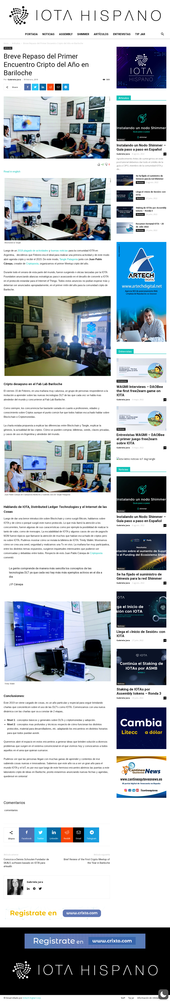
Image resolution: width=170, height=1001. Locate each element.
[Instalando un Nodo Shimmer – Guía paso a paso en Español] (141, 123)
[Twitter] (41, 889)
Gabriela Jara (14, 79)
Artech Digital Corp (32, 998)
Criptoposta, (33, 263)
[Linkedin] (29, 889)
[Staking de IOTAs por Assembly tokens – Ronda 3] (125, 212)
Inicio (6, 43)
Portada (31, 34)
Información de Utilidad (148, 998)
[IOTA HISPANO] (85, 15)
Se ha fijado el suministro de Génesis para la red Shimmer (139, 576)
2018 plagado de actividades (33, 250)
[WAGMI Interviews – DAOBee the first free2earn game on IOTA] (141, 370)
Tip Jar (140, 34)
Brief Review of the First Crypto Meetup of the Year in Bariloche (87, 861)
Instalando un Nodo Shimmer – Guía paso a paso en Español (141, 147)
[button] (162, 34)
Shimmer (83, 34)
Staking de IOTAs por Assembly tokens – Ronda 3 (139, 691)
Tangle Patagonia (68, 259)
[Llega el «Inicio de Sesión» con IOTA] (125, 196)
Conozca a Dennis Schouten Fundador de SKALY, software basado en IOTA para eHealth (26, 863)
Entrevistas (121, 34)
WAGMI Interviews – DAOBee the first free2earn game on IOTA (140, 391)
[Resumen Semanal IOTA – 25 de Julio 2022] (125, 228)
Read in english (12, 171)
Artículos (101, 34)
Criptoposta (96, 553)
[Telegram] (35, 889)
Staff (123, 998)
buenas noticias (59, 250)
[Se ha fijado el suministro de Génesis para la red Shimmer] (125, 180)
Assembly (66, 34)
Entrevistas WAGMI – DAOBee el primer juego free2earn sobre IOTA (141, 439)
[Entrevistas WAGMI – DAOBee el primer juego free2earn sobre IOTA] (141, 418)
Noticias (48, 34)
